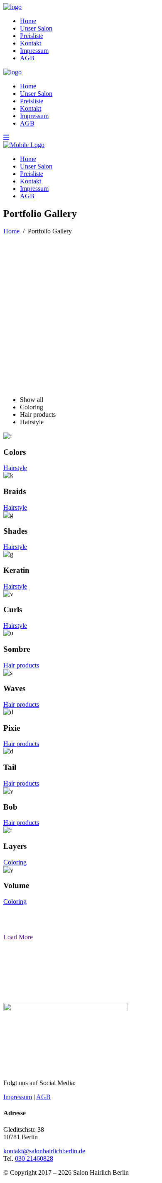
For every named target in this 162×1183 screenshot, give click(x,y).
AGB (43, 1096)
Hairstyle (15, 467)
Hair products (21, 665)
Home (11, 231)
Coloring (15, 862)
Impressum (17, 1096)
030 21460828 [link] (34, 1158)
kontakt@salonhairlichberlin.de (44, 1150)
